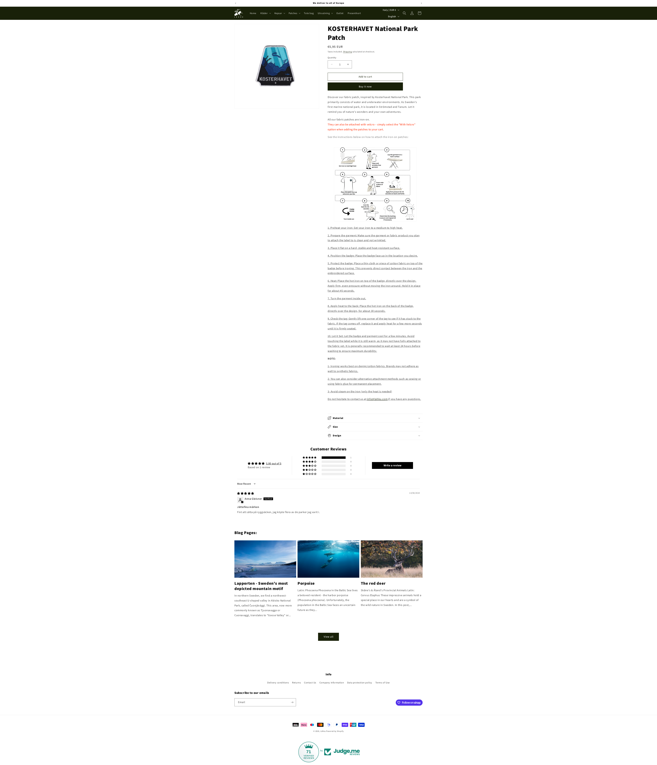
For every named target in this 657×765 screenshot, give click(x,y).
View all (328, 636)
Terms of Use (382, 682)
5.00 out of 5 (273, 463)
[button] (265, 13)
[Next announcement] (421, 3)
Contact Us (310, 682)
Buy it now (365, 86)
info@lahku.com (377, 399)
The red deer (373, 583)
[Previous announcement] (235, 3)
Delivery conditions (278, 682)
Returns (296, 682)
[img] (245, 493)
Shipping (347, 51)
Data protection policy (359, 682)
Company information (331, 682)
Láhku (323, 731)
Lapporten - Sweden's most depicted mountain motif (261, 586)
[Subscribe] (292, 702)
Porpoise (306, 583)
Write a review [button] (393, 465)
